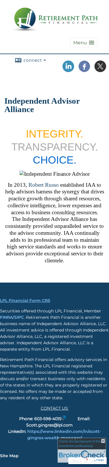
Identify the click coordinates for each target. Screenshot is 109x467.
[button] (83, 43)
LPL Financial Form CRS (25, 300)
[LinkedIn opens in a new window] (68, 70)
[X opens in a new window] (100, 70)
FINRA (6, 317)
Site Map (9, 455)
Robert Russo (43, 185)
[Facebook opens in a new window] (84, 70)
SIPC (19, 317)
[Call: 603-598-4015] (63, 418)
